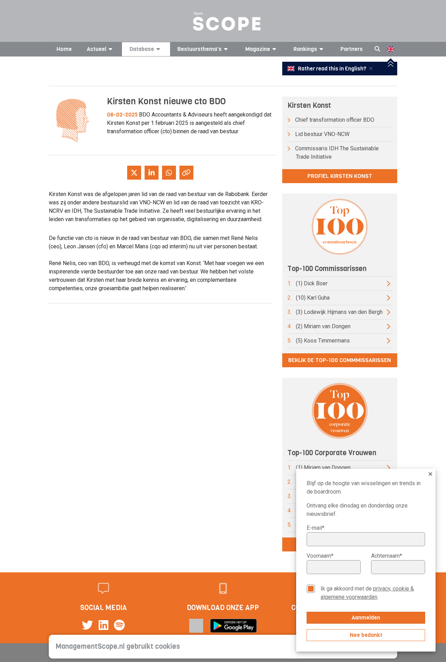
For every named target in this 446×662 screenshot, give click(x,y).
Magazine (257, 49)
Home (64, 49)
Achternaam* (386, 555)
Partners (351, 49)
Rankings (305, 49)
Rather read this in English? (332, 68)
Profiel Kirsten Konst (339, 176)
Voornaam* (320, 555)
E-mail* (315, 528)
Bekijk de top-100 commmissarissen (339, 360)
